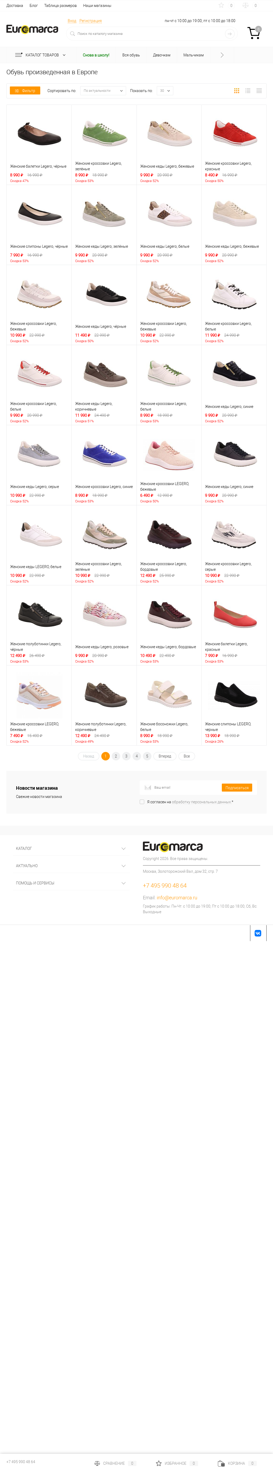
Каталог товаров (43, 55)
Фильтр (28, 91)
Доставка (14, 5)
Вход (72, 21)
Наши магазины (97, 5)
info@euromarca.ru (177, 897)
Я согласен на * (190, 802)
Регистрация (90, 21)
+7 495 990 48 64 (20, 1462)
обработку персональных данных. (202, 802)
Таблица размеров (60, 5)
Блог (34, 5)
